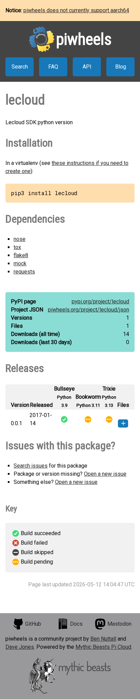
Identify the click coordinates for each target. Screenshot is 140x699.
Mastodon (119, 624)
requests (24, 271)
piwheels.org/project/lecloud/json (88, 309)
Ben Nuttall (103, 639)
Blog (120, 66)
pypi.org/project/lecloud (100, 301)
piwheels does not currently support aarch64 (76, 10)
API (87, 66)
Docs (76, 624)
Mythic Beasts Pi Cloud (103, 647)
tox (17, 247)
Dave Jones (19, 647)
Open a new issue (105, 474)
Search (20, 66)
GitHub (33, 624)
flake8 (21, 255)
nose (19, 239)
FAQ (53, 66)
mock (20, 263)
